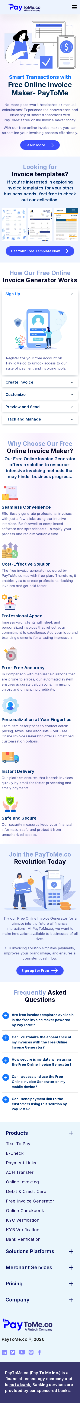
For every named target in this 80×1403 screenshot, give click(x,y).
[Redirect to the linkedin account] (4, 1352)
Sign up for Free (35, 970)
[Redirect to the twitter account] (12, 1352)
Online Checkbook (25, 1210)
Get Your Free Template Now (35, 251)
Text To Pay (18, 1143)
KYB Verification (22, 1229)
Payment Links (21, 1162)
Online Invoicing (22, 1181)
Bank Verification (23, 1239)
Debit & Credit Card (26, 1191)
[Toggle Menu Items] (74, 7)
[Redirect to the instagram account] (31, 1352)
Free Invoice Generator (30, 1201)
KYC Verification (22, 1220)
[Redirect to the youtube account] (22, 1352)
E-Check (14, 1153)
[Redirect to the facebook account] (39, 1352)
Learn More (35, 145)
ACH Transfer (19, 1172)
